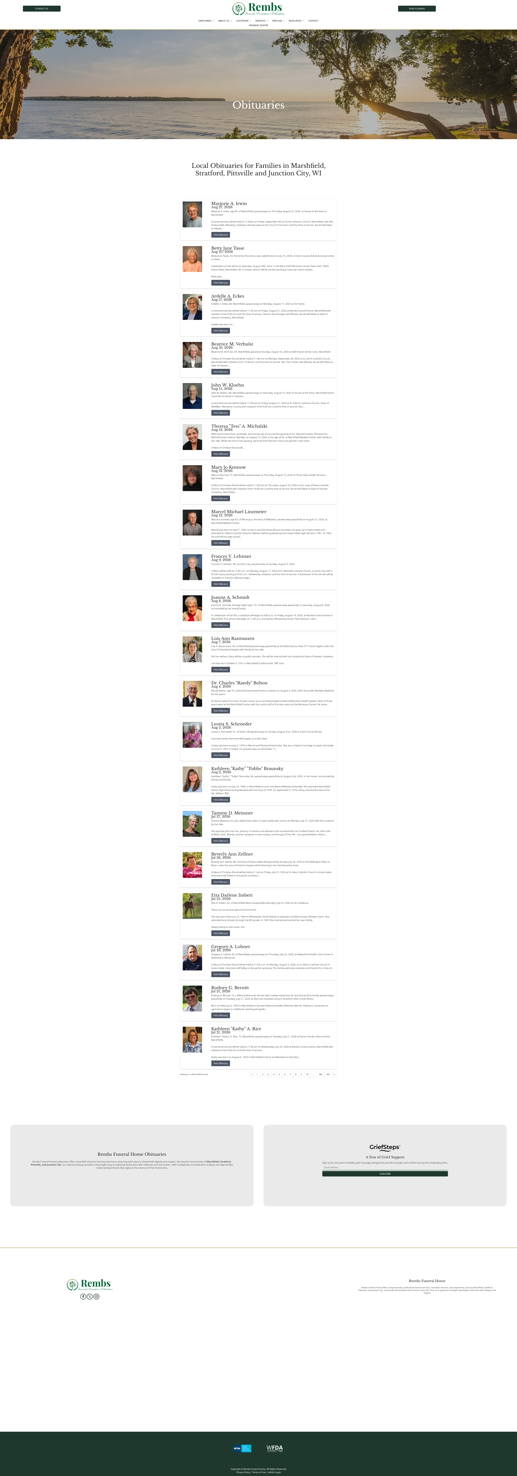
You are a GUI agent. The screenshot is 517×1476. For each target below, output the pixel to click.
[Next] (334, 1074)
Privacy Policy (243, 1472)
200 (320, 1074)
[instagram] (96, 1297)
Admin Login (274, 1472)
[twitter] (90, 1297)
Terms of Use (259, 1472)
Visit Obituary (221, 234)
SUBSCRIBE (385, 1173)
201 (328, 1074)
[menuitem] (206, 20)
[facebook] (83, 1297)
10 (307, 1074)
